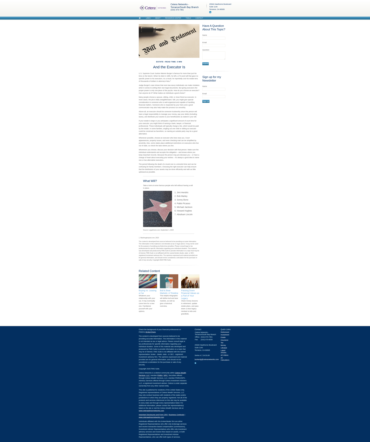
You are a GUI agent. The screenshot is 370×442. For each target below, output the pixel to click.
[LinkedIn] (210, 12)
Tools (188, 18)
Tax (222, 343)
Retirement (225, 332)
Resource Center (173, 18)
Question (205, 50)
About (158, 18)
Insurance (224, 340)
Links (148, 18)
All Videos (224, 355)
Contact (199, 18)
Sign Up (206, 101)
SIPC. (166, 375)
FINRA (160, 375)
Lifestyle (224, 348)
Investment (225, 335)
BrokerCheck (151, 332)
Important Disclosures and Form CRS (153, 415)
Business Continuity (176, 415)
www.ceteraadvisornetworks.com (151, 411)
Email (204, 42)
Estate (223, 337)
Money (223, 345)
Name (204, 35)
